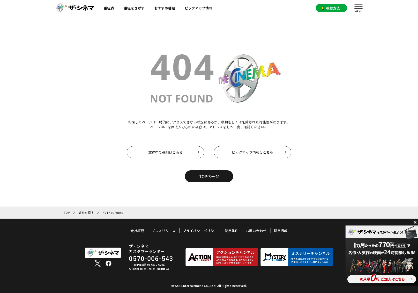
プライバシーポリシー (200, 230)
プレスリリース (163, 230)
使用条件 (232, 230)
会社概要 (137, 230)
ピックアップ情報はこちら (252, 152)
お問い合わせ (256, 230)
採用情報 (281, 230)
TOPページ (209, 176)
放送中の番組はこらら (165, 152)
